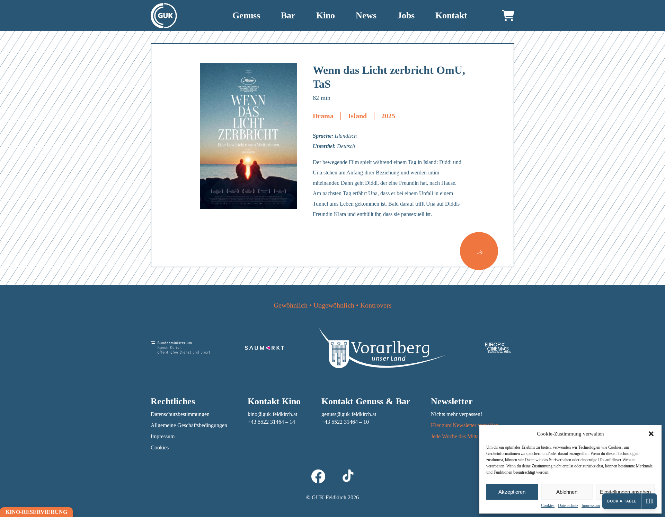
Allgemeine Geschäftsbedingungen (189, 425)
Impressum (591, 505)
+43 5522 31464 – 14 (271, 422)
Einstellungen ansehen (625, 492)
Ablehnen (566, 492)
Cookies (548, 505)
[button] (651, 433)
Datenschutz (568, 505)
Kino (325, 15)
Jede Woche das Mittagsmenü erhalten (472, 436)
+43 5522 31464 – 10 (345, 422)
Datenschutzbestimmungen (180, 414)
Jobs (406, 15)
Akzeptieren (511, 492)
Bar (288, 15)
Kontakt (451, 15)
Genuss (246, 15)
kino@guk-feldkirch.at (272, 414)
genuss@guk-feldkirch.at (348, 414)
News (366, 15)
